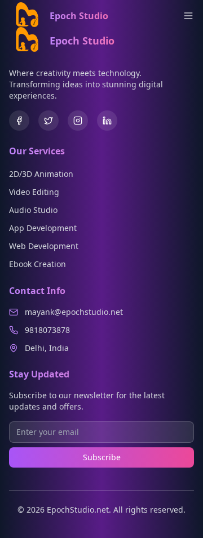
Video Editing (34, 191)
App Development (43, 228)
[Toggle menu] (188, 15)
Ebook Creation (37, 264)
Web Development (43, 246)
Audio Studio (33, 209)
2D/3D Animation (41, 173)
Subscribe (102, 457)
